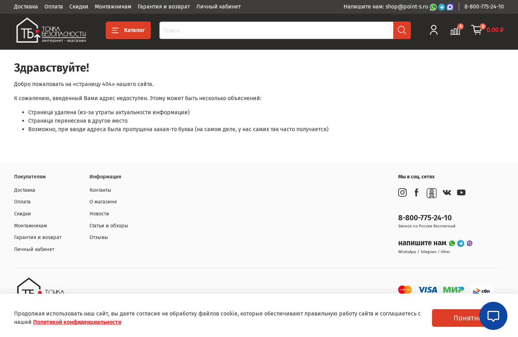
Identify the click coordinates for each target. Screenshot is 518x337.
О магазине (103, 202)
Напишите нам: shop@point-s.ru (387, 6)
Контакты (100, 190)
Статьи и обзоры (109, 226)
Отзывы (99, 237)
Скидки (78, 6)
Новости (99, 214)
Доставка (26, 6)
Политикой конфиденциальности (77, 322)
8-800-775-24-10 (484, 6)
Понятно (468, 318)
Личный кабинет (218, 6)
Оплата (53, 6)
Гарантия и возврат (164, 6)
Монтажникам (113, 6)
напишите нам (423, 243)
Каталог (134, 30)
